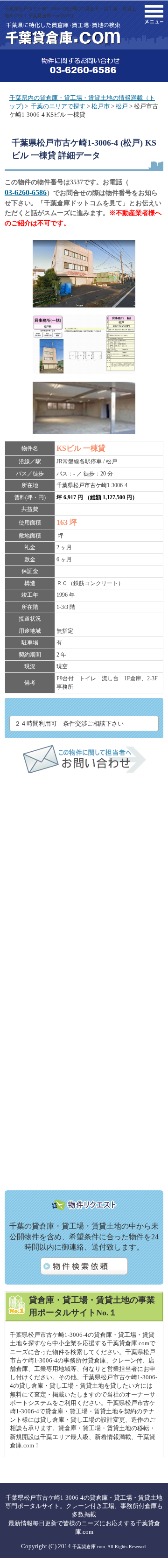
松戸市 (100, 106)
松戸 (122, 106)
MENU (154, 14)
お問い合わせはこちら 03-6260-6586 (84, 65)
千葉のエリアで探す (58, 106)
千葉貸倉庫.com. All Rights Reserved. (109, 1546)
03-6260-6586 (26, 192)
